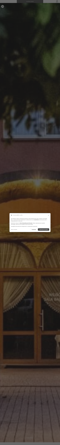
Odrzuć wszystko (14, 229)
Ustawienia (34, 229)
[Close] (48, 215)
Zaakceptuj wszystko (43, 229)
